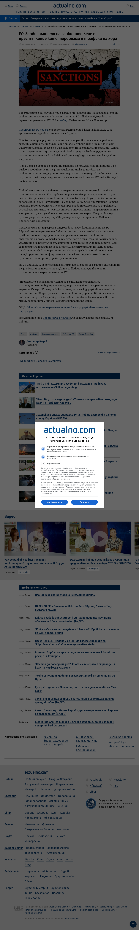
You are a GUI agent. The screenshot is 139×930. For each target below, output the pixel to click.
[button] (69, 463)
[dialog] (69, 465)
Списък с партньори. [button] (61, 479)
